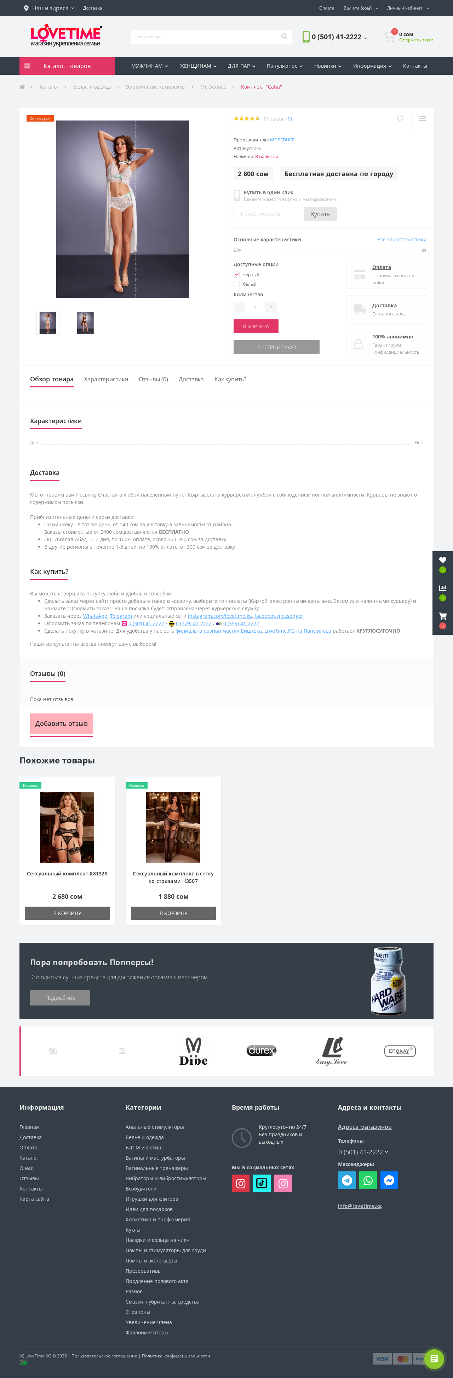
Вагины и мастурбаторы (155, 1157)
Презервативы (144, 1270)
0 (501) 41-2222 (322, 57)
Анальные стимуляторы (155, 1127)
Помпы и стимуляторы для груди (166, 1250)
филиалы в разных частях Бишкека (219, 630)
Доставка (384, 305)
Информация (369, 65)
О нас (26, 1168)
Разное (134, 1291)
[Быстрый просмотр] (106, 807)
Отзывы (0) (153, 379)
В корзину (256, 326)
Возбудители (141, 1188)
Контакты (415, 65)
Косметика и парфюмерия (158, 1219)
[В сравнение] (422, 118)
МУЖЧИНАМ (147, 65)
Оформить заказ (416, 40)
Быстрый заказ (256, 347)
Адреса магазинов (365, 1127)
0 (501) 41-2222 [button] (360, 1152)
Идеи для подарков (149, 1209)
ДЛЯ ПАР (239, 65)
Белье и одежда (92, 86)
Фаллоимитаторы (147, 1332)
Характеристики (106, 379)
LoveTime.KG (38, 1356)
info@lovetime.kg (360, 1206)
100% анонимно (392, 336)
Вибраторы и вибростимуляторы (166, 1178)
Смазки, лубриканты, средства (163, 1301)
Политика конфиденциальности (176, 1356)
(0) (289, 118)
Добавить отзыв (61, 723)
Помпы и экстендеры (151, 1260)
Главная (29, 1127)
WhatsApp (95, 615)
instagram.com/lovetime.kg (220, 615)
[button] (49, 8)
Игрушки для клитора (152, 1198)
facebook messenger (278, 615)
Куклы (133, 1229)
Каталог (49, 86)
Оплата (381, 267)
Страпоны (138, 1312)
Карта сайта (34, 1198)
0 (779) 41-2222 (194, 623)
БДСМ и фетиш (144, 1147)
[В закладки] (400, 118)
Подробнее (60, 998)
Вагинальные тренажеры (157, 1168)
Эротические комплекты (156, 86)
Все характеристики (401, 239)
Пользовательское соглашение (104, 1356)
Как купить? (230, 379)
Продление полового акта (157, 1281)
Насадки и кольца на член (158, 1240)
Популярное (282, 65)
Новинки (325, 65)
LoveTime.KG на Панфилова (297, 630)
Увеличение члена (149, 1322)
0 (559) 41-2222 (241, 623)
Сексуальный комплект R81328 (67, 873)
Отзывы (29, 1178)
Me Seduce (213, 86)
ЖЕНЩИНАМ (195, 65)
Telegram (121, 615)
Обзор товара (52, 379)
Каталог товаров (67, 66)
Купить (320, 214)
